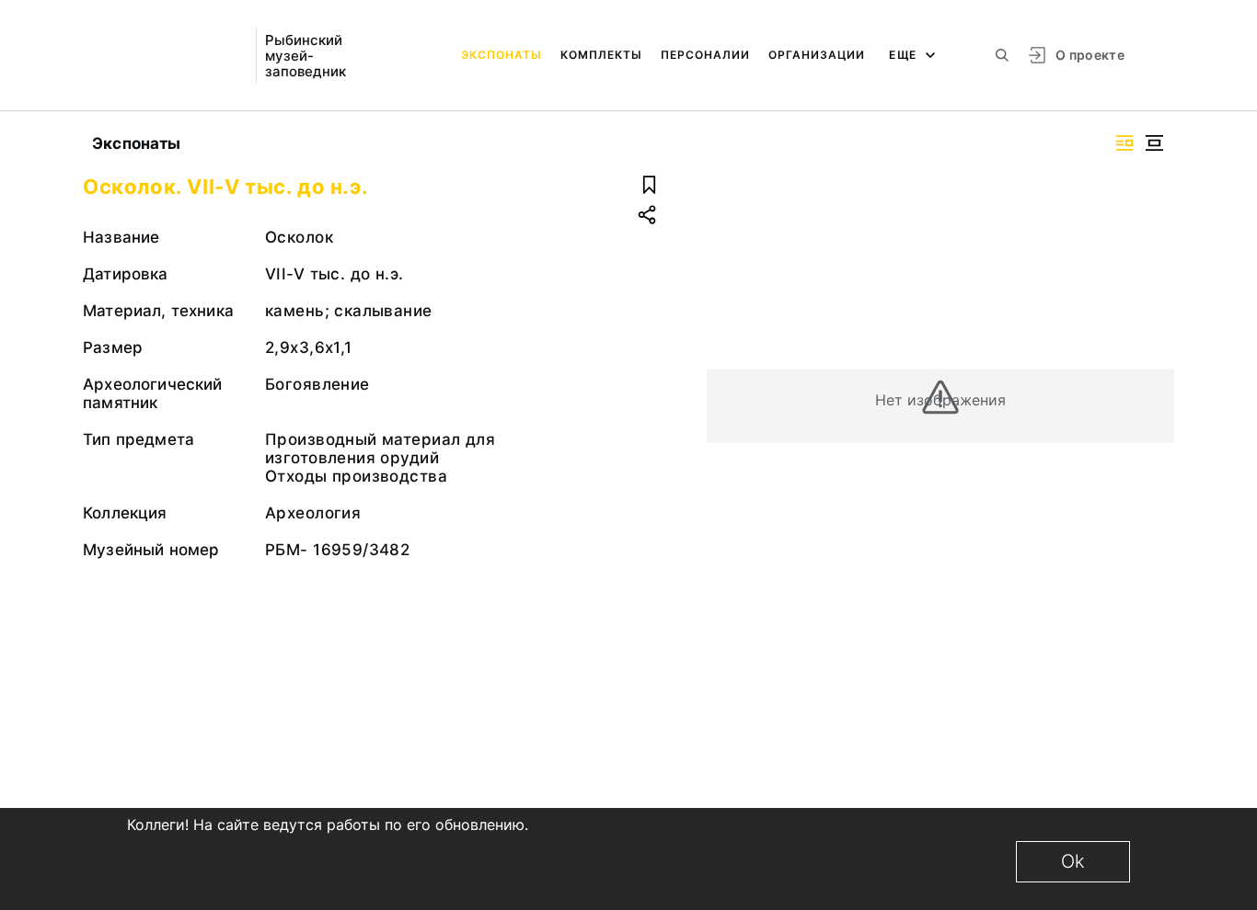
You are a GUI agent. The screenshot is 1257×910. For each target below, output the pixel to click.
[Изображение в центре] (1154, 143)
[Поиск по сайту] (1002, 55)
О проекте (1089, 55)
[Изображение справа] (1124, 143)
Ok (1073, 861)
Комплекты (601, 55)
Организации (816, 55)
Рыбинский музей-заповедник (305, 55)
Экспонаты (501, 55)
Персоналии (705, 55)
